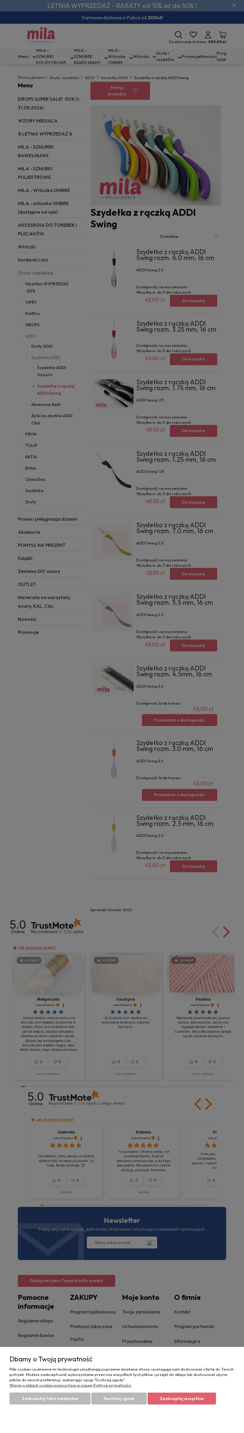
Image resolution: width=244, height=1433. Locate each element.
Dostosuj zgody (119, 1398)
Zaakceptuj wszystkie (182, 1398)
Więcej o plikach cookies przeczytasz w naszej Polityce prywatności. (71, 1385)
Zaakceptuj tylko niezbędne (50, 1398)
